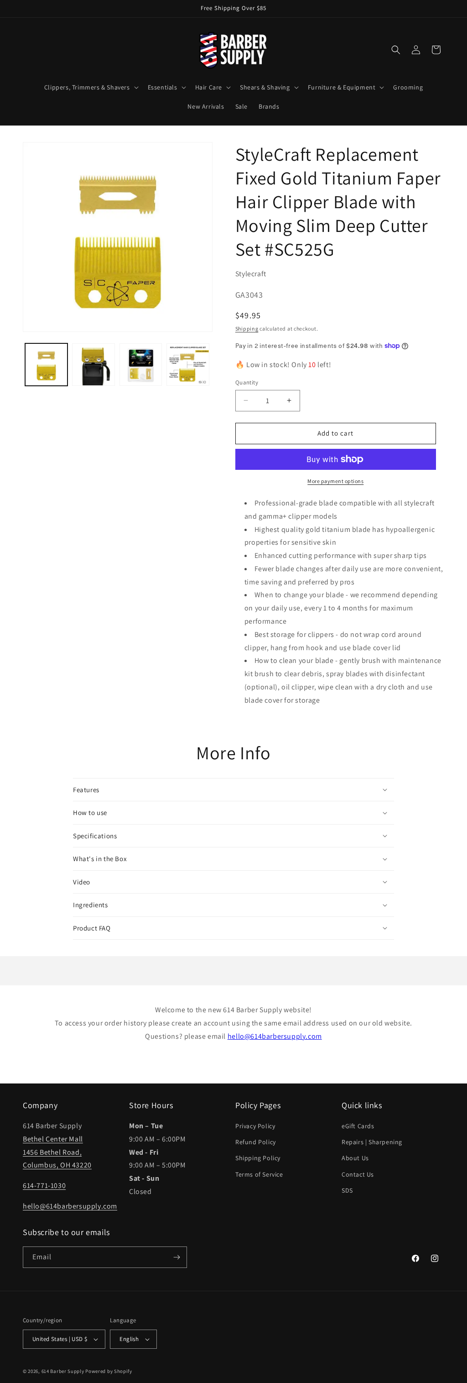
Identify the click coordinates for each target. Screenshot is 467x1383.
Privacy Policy (255, 1126)
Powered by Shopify (108, 1371)
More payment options (335, 481)
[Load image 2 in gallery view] (93, 364)
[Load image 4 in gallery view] (187, 364)
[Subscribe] (176, 1257)
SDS (347, 1190)
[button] (90, 87)
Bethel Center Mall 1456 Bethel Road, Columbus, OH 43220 (57, 1152)
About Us (355, 1158)
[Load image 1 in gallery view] (46, 364)
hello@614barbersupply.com (275, 1036)
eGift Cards (358, 1126)
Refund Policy (255, 1142)
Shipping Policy (257, 1158)
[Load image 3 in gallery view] (140, 364)
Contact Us (358, 1174)
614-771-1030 (44, 1185)
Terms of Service (259, 1174)
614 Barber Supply (63, 1371)
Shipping (247, 328)
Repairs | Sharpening (372, 1142)
